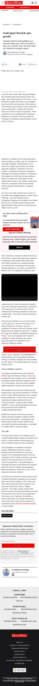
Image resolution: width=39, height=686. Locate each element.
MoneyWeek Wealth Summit (29, 611)
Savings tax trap (18, 10)
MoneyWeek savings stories (29, 623)
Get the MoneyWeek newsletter (28, 599)
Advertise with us (19, 659)
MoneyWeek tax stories (19, 626)
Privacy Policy (19, 653)
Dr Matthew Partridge (17, 52)
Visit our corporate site (26, 680)
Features (30, 54)
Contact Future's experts (19, 647)
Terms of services (23, 551)
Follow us (23, 64)
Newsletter (34, 64)
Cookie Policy (19, 656)
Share (6, 64)
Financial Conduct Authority (25, 504)
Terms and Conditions (19, 650)
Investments (6, 24)
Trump (3, 336)
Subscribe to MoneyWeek (10, 599)
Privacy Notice (25, 552)
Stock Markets (17, 24)
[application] (19, 286)
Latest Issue (19, 602)
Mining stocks (7, 515)
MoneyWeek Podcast (10, 611)
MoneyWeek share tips (10, 623)
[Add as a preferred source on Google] (19, 672)
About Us (19, 644)
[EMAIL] (13, 575)
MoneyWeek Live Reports (19, 614)
